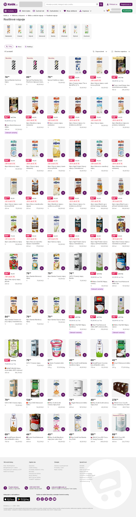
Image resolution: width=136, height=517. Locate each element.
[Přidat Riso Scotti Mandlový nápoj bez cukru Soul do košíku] (63, 429)
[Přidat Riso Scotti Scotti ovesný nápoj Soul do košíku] (63, 395)
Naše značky (58, 469)
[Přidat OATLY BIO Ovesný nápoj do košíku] (20, 395)
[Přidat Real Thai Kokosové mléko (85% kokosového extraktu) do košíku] (106, 312)
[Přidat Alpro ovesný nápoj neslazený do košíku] (63, 112)
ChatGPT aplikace (34, 479)
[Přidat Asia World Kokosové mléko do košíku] (20, 112)
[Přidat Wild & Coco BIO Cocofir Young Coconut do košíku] (106, 429)
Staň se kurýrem (85, 469)
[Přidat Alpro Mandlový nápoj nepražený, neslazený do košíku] (128, 112)
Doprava (31, 465)
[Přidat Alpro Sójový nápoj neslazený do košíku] (42, 155)
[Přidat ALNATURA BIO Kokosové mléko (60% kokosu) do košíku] (20, 355)
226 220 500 (35, 487)
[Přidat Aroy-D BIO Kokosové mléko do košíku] (42, 395)
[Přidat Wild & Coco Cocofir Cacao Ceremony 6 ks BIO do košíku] (128, 395)
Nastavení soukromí (86, 477)
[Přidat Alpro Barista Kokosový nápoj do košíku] (42, 268)
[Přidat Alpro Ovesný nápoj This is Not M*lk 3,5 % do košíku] (85, 72)
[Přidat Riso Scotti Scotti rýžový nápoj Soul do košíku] (106, 395)
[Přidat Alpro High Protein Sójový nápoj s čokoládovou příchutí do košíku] (85, 155)
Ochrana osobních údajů (87, 475)
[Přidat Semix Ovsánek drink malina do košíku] (63, 355)
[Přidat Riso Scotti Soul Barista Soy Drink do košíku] (85, 429)
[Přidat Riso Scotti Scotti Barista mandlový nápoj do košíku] (85, 355)
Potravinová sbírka (35, 473)
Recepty (31, 471)
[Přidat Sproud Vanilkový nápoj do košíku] (63, 72)
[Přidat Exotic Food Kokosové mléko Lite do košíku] (128, 268)
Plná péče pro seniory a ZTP (13, 469)
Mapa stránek (84, 471)
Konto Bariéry (33, 475)
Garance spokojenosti (61, 465)
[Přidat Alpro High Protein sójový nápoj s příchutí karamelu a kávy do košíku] (106, 230)
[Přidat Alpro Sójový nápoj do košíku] (106, 112)
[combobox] (100, 51)
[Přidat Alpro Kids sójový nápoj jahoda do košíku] (20, 268)
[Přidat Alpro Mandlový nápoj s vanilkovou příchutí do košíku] (63, 193)
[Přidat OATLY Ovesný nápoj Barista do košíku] (85, 268)
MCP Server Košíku (35, 477)
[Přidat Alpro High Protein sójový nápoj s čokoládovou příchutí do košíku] (85, 230)
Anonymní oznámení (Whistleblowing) (86, 480)
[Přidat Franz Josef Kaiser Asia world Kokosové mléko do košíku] (128, 72)
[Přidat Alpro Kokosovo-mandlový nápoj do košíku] (106, 155)
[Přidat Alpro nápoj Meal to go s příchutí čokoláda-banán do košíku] (128, 193)
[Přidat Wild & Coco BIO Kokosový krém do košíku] (128, 429)
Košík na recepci (9, 471)
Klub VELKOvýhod (9, 465)
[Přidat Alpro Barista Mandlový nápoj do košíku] (42, 312)
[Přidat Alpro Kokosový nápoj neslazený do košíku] (128, 155)
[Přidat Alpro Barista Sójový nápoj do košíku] (63, 312)
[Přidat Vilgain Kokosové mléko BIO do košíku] (85, 395)
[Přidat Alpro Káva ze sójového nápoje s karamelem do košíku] (42, 230)
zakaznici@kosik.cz (59, 487)
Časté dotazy (33, 467)
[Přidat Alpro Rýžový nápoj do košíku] (63, 230)
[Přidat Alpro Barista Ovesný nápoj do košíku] (63, 268)
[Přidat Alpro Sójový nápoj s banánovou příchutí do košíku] (63, 155)
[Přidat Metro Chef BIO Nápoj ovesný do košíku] (106, 268)
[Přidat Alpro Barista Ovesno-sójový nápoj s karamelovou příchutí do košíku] (20, 312)
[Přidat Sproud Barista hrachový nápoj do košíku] (20, 72)
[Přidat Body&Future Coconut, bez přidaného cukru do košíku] (106, 355)
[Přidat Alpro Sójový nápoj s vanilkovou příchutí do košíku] (106, 72)
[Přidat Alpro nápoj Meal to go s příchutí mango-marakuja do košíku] (106, 193)
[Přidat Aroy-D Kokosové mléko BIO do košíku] (128, 355)
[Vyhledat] (101, 4)
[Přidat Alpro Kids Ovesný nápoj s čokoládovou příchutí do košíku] (128, 230)
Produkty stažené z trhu (36, 469)
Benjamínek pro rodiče (11, 467)
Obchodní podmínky (86, 473)
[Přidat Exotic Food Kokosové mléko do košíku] (42, 429)
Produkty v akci (59, 467)
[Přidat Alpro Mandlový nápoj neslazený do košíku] (42, 112)
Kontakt (82, 465)
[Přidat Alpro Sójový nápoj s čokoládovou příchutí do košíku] (85, 112)
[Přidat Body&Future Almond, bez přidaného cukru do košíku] (20, 429)
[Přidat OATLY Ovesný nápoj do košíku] (42, 355)
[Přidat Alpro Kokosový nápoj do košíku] (20, 155)
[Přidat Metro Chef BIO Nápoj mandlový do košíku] (85, 312)
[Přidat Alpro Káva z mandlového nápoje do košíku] (42, 193)
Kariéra (82, 467)
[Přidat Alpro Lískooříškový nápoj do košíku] (20, 230)
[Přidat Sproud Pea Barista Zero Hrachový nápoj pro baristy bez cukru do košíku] (42, 72)
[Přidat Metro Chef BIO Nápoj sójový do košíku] (128, 312)
